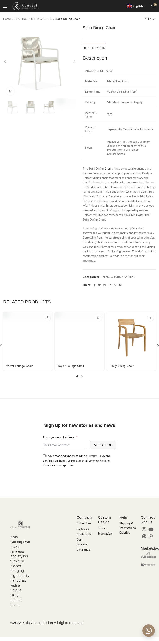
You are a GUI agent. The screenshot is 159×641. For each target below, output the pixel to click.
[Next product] (154, 19)
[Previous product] (145, 19)
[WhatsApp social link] (114, 285)
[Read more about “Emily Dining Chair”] (150, 317)
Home (7, 18)
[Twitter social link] (99, 285)
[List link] (84, 523)
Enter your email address (59, 437)
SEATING (21, 18)
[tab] (94, 47)
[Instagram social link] (144, 529)
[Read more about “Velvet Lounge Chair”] (47, 317)
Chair (108, 168)
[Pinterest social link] (104, 285)
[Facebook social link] (94, 285)
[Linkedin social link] (109, 285)
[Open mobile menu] (5, 6)
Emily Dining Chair (122, 366)
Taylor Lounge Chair (71, 366)
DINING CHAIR (41, 18)
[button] (148, 630)
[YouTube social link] (151, 529)
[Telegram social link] (120, 285)
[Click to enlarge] (10, 91)
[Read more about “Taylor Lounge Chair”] (98, 317)
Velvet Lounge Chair (19, 366)
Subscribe (103, 445)
